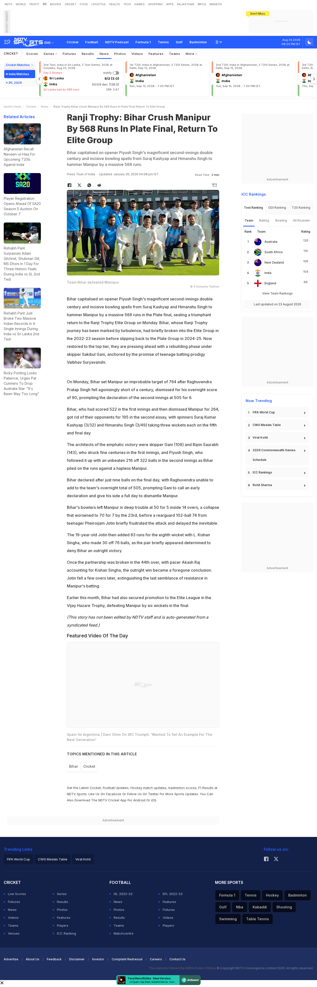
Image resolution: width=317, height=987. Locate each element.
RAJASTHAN (185, 4)
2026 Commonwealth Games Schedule (274, 455)
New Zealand (274, 262)
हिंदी (45, 4)
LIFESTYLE (98, 4)
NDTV (8, 4)
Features (156, 54)
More (190, 54)
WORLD (21, 4)
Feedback (54, 959)
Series (49, 54)
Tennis (163, 42)
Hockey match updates (148, 788)
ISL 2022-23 (123, 894)
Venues (14, 933)
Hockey (272, 895)
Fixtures (69, 54)
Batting (264, 220)
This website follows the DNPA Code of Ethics (183, 968)
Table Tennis (257, 919)
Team (249, 220)
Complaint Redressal (127, 959)
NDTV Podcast (117, 42)
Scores (32, 54)
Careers (156, 959)
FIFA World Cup (264, 412)
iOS (153, 800)
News (104, 54)
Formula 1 (143, 42)
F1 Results (206, 788)
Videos (137, 54)
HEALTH (114, 4)
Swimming (228, 919)
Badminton (198, 42)
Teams (174, 54)
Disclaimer (77, 959)
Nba (239, 907)
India (267, 273)
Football (91, 42)
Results (88, 54)
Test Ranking (253, 207)
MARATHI (216, 4)
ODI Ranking (277, 207)
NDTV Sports (77, 794)
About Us (32, 959)
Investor (98, 959)
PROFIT (34, 4)
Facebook (113, 794)
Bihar (73, 766)
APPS (170, 4)
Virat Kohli (260, 437)
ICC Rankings (262, 472)
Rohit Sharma (262, 485)
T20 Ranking (301, 207)
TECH (127, 4)
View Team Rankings (277, 293)
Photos (120, 54)
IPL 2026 (15, 83)
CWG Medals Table (267, 425)
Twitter (153, 794)
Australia (270, 242)
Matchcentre (123, 933)
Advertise (11, 959)
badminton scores (182, 788)
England (270, 283)
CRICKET (70, 4)
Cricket (72, 42)
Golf (179, 42)
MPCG (202, 4)
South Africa (273, 252)
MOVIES (55, 4)
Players (62, 925)
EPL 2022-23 (173, 894)
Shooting (284, 907)
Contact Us (177, 959)
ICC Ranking (66, 933)
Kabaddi (260, 907)
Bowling (281, 220)
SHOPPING (155, 4)
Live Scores (17, 894)
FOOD (84, 4)
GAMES (139, 4)
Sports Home (12, 106)
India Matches (19, 74)
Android (139, 800)
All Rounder (301, 220)
